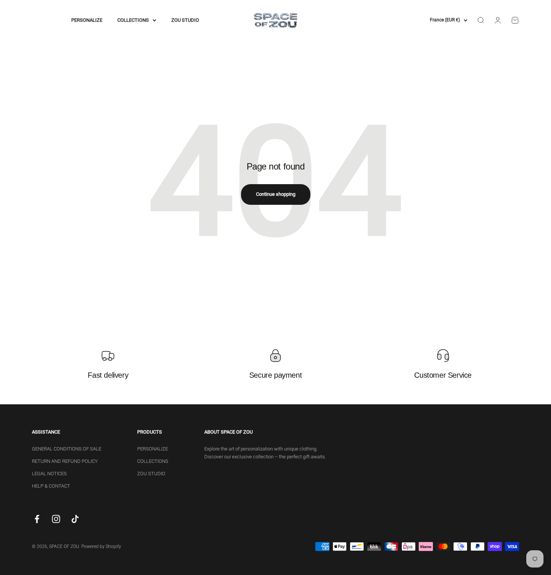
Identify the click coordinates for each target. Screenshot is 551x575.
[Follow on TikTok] (75, 519)
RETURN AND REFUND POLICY (65, 461)
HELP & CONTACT (51, 486)
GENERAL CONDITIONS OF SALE (66, 449)
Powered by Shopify (101, 546)
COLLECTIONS (133, 20)
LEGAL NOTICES (49, 473)
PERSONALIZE (86, 20)
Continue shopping (275, 194)
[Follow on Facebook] (37, 519)
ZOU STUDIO (185, 20)
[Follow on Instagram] (56, 519)
